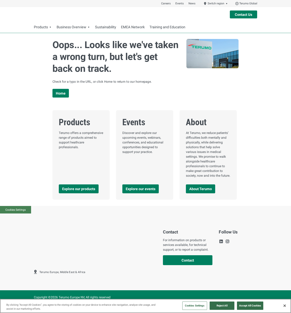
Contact (188, 260)
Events (179, 3)
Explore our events (140, 189)
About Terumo (200, 189)
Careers (166, 3)
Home (61, 93)
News (191, 3)
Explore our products (78, 189)
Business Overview (71, 27)
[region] (145, 306)
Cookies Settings (15, 209)
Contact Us (243, 14)
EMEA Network (133, 27)
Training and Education (167, 27)
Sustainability (105, 27)
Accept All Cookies (250, 305)
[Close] (284, 305)
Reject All (222, 305)
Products (41, 27)
